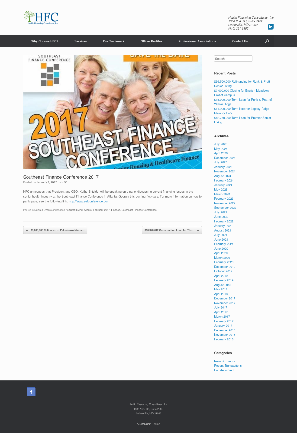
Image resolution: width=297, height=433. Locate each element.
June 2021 (221, 239)
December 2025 (224, 157)
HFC (64, 182)
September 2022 (225, 207)
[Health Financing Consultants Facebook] (31, 391)
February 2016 (223, 339)
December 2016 (224, 330)
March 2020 (222, 257)
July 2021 (220, 234)
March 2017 (222, 316)
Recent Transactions (228, 365)
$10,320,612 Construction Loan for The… (172, 230)
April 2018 (221, 294)
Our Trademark (113, 41)
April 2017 (221, 312)
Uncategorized (223, 370)
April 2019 (221, 275)
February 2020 (223, 262)
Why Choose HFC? (44, 41)
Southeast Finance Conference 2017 (61, 176)
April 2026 (221, 153)
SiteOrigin (145, 424)
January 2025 (223, 166)
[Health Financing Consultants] (40, 17)
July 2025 (220, 162)
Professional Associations (197, 41)
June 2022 (221, 216)
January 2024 (223, 185)
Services (80, 41)
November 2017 (224, 303)
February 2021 (223, 244)
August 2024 (222, 176)
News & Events (43, 209)
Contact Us (240, 41)
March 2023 (222, 194)
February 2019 (223, 280)
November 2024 (224, 171)
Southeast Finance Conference (139, 209)
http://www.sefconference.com (89, 201)
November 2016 (224, 334)
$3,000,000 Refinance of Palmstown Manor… (55, 230)
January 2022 (223, 225)
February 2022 (223, 221)
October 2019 (223, 271)
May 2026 (220, 148)
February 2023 (223, 198)
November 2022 (224, 203)
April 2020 (221, 253)
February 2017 (101, 209)
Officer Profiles (151, 41)
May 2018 (220, 289)
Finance (115, 209)
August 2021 (222, 230)
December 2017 (224, 298)
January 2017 (223, 325)
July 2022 (220, 212)
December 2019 (224, 266)
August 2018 (222, 284)
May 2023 (220, 189)
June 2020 (221, 248)
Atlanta (88, 209)
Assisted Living (74, 209)
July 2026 (220, 144)
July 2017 (220, 307)
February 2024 (223, 180)
